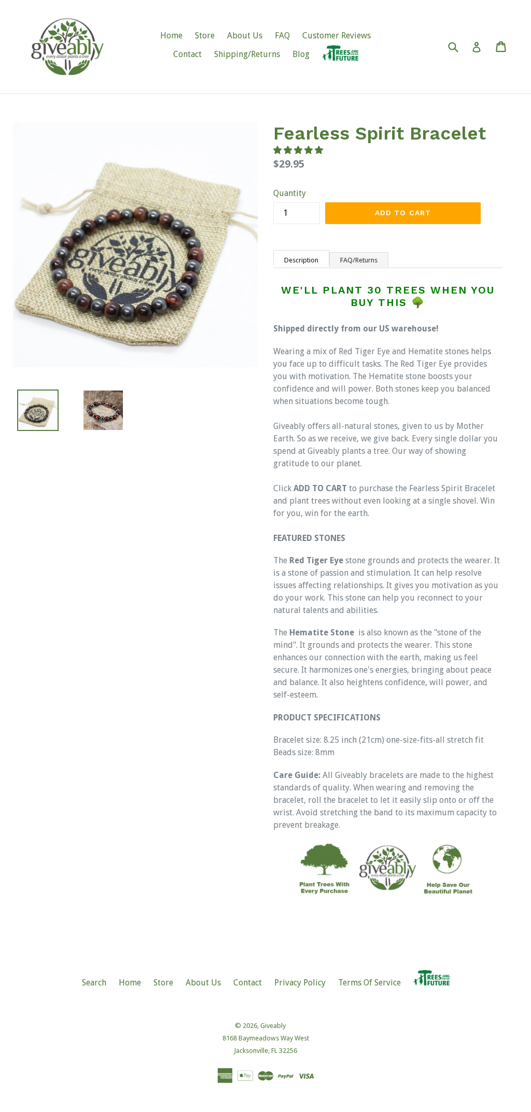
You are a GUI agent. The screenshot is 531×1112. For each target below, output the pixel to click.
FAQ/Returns (359, 260)
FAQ (282, 35)
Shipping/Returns (247, 54)
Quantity (289, 193)
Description (301, 260)
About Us (244, 35)
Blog (301, 54)
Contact (187, 54)
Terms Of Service (369, 983)
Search (94, 983)
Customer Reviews (336, 35)
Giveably (273, 1026)
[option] (95, 410)
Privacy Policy (300, 983)
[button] (299, 150)
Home (171, 35)
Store (205, 35)
